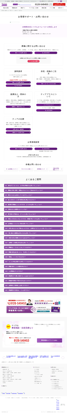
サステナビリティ (34, 1)
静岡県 (16, 372)
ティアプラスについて (49, 104)
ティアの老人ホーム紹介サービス (57, 388)
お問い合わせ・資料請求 (18, 129)
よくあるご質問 (34, 61)
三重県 (12, 372)
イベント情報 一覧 (38, 383)
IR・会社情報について (11, 169)
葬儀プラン (23, 7)
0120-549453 (41, 4)
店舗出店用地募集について (56, 169)
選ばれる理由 (6, 7)
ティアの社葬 (7, 397)
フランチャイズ (26, 1)
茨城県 (20, 379)
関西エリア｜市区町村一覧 (7, 374)
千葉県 (16, 379)
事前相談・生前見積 (55, 369)
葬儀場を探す (14, 7)
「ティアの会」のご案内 (33, 7)
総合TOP (15, 4)
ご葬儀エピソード (38, 378)
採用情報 (12, 1)
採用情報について (41, 169)
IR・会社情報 (7, 1)
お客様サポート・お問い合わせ (57, 371)
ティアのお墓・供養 (55, 381)
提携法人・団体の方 (19, 1)
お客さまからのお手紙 (38, 376)
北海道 (4, 382)
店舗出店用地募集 (25, 397)
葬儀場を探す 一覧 (6, 369)
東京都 (4, 379)
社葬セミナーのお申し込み (18, 132)
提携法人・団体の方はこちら (18, 106)
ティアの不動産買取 (55, 385)
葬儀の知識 (44, 7)
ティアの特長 (37, 369)
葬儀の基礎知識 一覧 (38, 381)
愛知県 (4, 372)
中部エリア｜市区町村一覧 (7, 371)
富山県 (19, 372)
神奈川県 (12, 379)
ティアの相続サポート (55, 383)
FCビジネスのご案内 (26, 169)
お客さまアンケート (38, 379)
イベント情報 (52, 7)
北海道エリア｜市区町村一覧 (8, 381)
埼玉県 (8, 379)
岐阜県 (8, 372)
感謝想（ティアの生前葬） (15, 397)
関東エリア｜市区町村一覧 (7, 377)
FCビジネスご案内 (32, 397)
